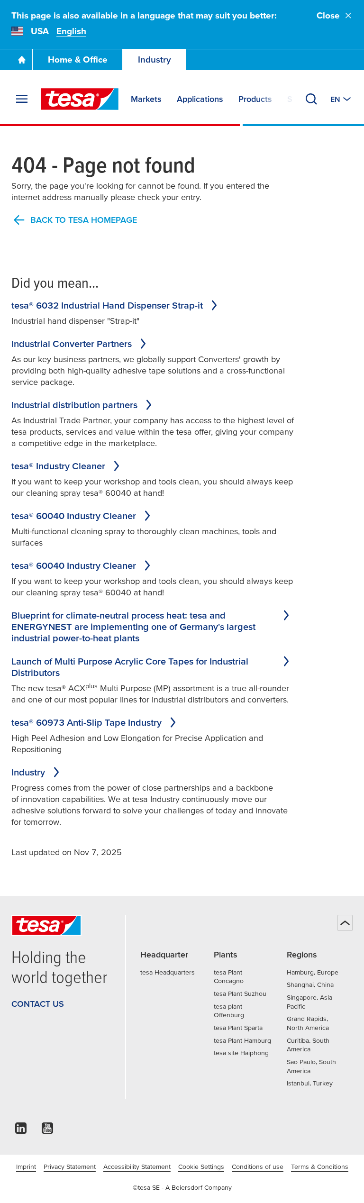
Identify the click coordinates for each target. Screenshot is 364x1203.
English (71, 31)
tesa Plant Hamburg (242, 1040)
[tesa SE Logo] (79, 99)
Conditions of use (257, 1166)
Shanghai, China (310, 984)
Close (328, 15)
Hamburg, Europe (312, 972)
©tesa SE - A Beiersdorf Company (182, 1187)
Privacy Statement (70, 1166)
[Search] (311, 99)
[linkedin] (20, 1130)
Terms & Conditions (319, 1166)
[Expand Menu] (21, 99)
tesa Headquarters (167, 972)
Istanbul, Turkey (310, 1083)
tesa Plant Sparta (238, 1027)
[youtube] (47, 1130)
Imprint (26, 1166)
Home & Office (78, 59)
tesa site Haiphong (241, 1053)
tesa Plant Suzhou (240, 993)
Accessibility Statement (137, 1166)
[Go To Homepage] (21, 59)
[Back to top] (345, 923)
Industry (154, 59)
